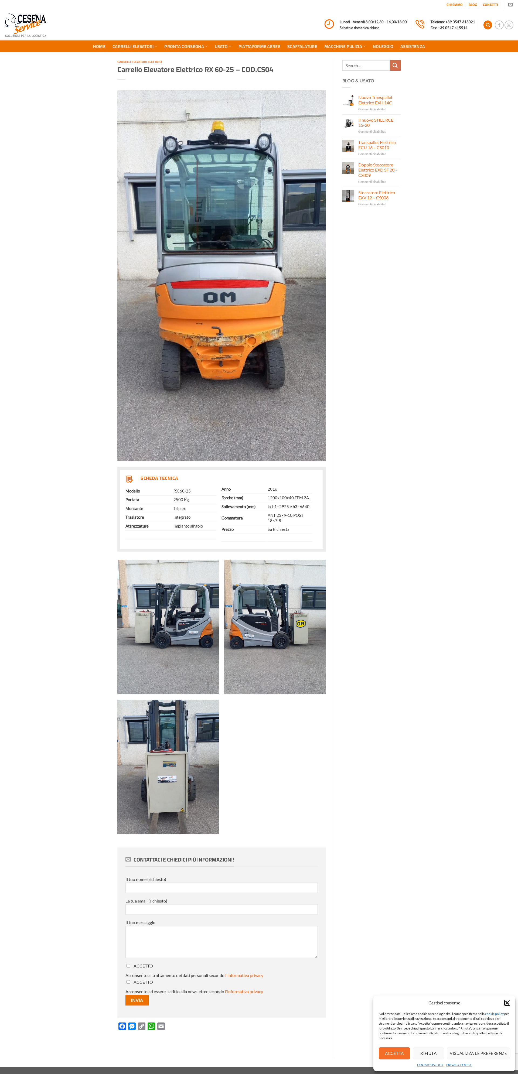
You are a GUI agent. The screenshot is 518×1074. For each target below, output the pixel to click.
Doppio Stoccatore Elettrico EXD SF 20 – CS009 (378, 169)
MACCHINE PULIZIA (343, 46)
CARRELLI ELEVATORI (133, 46)
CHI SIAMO (455, 4)
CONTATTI (490, 4)
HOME (99, 46)
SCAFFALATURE (302, 46)
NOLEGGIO (383, 46)
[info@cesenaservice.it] (511, 5)
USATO (221, 46)
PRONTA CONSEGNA (184, 46)
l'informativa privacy (244, 975)
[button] (507, 1002)
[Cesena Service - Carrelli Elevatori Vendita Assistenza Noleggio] (25, 25)
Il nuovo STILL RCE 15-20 (375, 122)
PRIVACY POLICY (459, 1065)
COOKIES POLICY (430, 1065)
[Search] (487, 24)
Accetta (394, 1053)
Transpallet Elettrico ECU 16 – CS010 (377, 145)
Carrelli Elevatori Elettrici (139, 61)
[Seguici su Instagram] (509, 24)
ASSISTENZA (412, 46)
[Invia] (395, 65)
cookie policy (494, 1014)
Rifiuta (428, 1053)
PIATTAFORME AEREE (259, 46)
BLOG (473, 4)
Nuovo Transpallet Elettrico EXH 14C (375, 100)
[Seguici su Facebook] (499, 24)
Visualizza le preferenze (478, 1053)
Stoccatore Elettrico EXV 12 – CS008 (376, 195)
